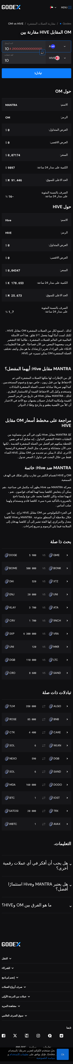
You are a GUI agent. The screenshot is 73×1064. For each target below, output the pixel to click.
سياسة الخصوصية (45, 1058)
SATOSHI (14, 810)
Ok (62, 1054)
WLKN (57, 745)
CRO (12, 673)
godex (67, 23)
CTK (12, 732)
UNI (55, 594)
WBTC (13, 824)
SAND (57, 673)
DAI (11, 581)
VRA (56, 633)
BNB (56, 719)
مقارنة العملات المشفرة (41, 23)
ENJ (11, 594)
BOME (13, 568)
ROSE (12, 719)
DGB (12, 659)
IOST (57, 797)
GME (56, 555)
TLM (12, 706)
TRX (56, 810)
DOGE (13, 555)
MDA (12, 784)
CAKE (57, 732)
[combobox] (52, 7)
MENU (64, 7)
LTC (55, 659)
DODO (58, 784)
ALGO (57, 706)
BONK (57, 568)
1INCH (57, 620)
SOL (12, 745)
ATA (55, 607)
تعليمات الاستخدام (19, 1054)
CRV (12, 620)
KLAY (12, 607)
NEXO (13, 758)
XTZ (55, 581)
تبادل (38, 73)
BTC (12, 797)
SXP (11, 633)
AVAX (57, 824)
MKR (56, 646)
